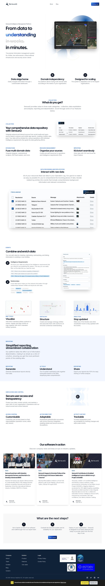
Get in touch (52, 537)
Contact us (95, 4)
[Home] (11, 4)
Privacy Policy (42, 558)
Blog (7, 567)
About (7, 558)
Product (24, 558)
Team (7, 561)
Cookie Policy (42, 561)
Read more (63, 582)
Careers (8, 571)
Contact (8, 564)
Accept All (85, 583)
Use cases (25, 564)
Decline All (93, 583)
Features (24, 561)
